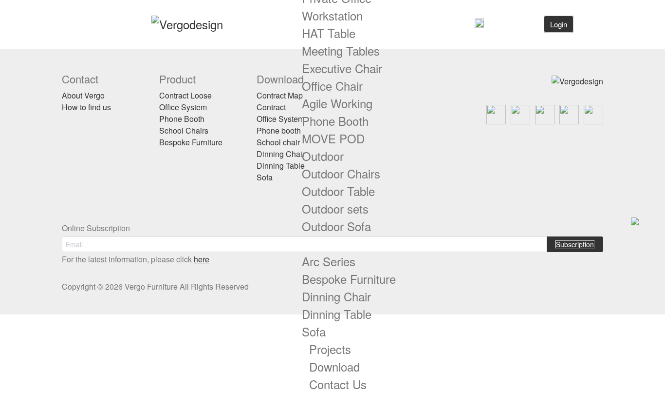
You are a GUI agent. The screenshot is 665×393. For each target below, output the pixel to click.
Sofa (314, 331)
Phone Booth (335, 120)
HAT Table (328, 32)
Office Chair (332, 85)
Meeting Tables (341, 50)
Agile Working (337, 103)
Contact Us (338, 384)
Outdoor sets (335, 208)
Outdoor (323, 155)
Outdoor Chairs (341, 173)
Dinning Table (336, 313)
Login (558, 24)
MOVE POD (333, 138)
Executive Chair (342, 68)
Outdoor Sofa (336, 226)
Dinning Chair (336, 296)
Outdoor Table (338, 190)
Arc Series (328, 261)
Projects (330, 348)
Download (334, 366)
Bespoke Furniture (349, 278)
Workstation (332, 15)
